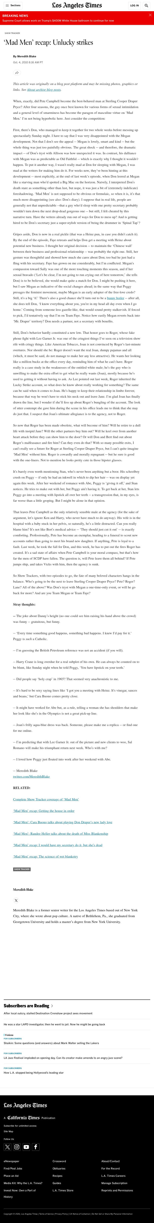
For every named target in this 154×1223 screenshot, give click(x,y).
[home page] (77, 5)
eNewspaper (11, 1161)
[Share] (17, 72)
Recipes (57, 1176)
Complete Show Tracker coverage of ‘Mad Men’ (46, 799)
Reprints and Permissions (117, 1190)
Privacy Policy (61, 1214)
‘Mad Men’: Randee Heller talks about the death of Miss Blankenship (60, 833)
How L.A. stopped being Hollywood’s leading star (34, 1073)
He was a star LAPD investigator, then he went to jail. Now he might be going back (54, 1024)
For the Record (110, 1168)
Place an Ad (11, 1176)
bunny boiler (115, 298)
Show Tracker (12, 33)
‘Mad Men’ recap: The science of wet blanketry (45, 856)
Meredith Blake (26, 56)
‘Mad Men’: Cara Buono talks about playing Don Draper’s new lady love (62, 822)
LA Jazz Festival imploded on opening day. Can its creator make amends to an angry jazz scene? (63, 1058)
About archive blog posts (44, 89)
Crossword (59, 1161)
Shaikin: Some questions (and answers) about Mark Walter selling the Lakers (51, 1043)
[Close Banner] (150, 15)
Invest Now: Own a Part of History (20, 1193)
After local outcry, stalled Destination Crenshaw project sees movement (48, 1013)
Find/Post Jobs (13, 1168)
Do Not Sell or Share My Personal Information (112, 1214)
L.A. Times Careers (113, 1176)
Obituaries (59, 1168)
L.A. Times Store (63, 1190)
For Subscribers (13, 1039)
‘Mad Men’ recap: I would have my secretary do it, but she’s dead (57, 845)
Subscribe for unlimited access (20, 1126)
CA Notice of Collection (79, 1214)
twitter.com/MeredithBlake (31, 776)
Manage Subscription (114, 1183)
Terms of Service (46, 1214)
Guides (57, 1183)
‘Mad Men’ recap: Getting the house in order (43, 810)
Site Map (8, 1132)
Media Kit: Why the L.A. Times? (23, 1183)
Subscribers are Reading (26, 1005)
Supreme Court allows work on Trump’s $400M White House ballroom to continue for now (58, 20)
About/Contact (110, 1161)
